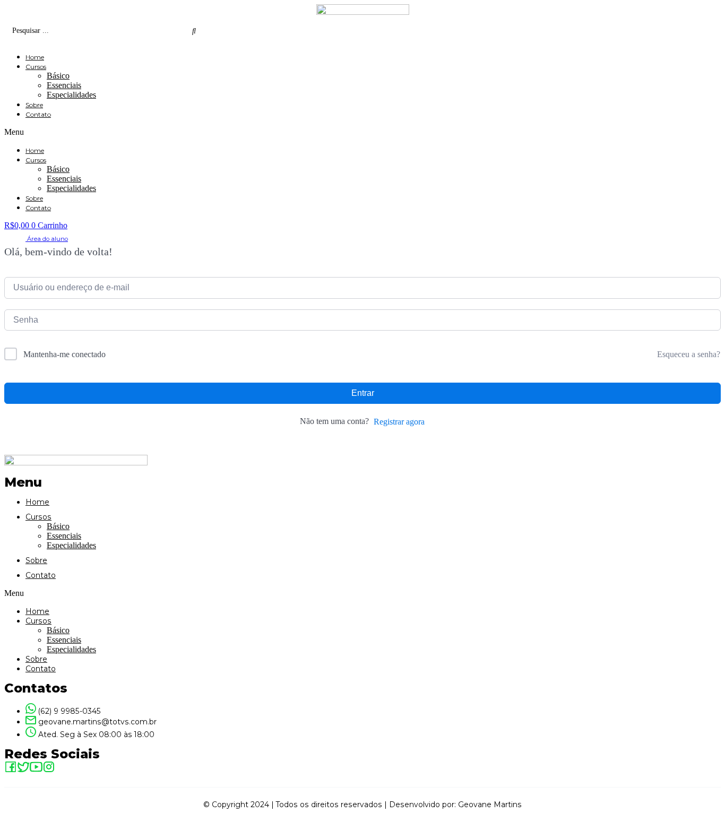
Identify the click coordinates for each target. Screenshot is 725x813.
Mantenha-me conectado (64, 354)
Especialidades (71, 94)
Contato (38, 114)
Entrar (362, 392)
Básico (58, 75)
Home (34, 57)
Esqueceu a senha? (688, 354)
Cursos (35, 67)
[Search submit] (194, 31)
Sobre (34, 105)
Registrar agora (399, 421)
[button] (362, 132)
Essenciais (64, 85)
